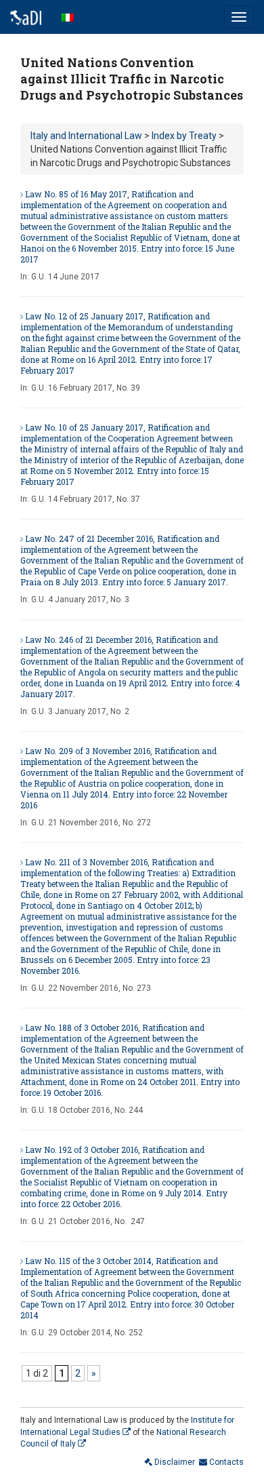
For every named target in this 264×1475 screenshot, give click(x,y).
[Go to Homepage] (25, 17)
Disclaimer (173, 1462)
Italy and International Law (86, 135)
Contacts (225, 1462)
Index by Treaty (184, 135)
